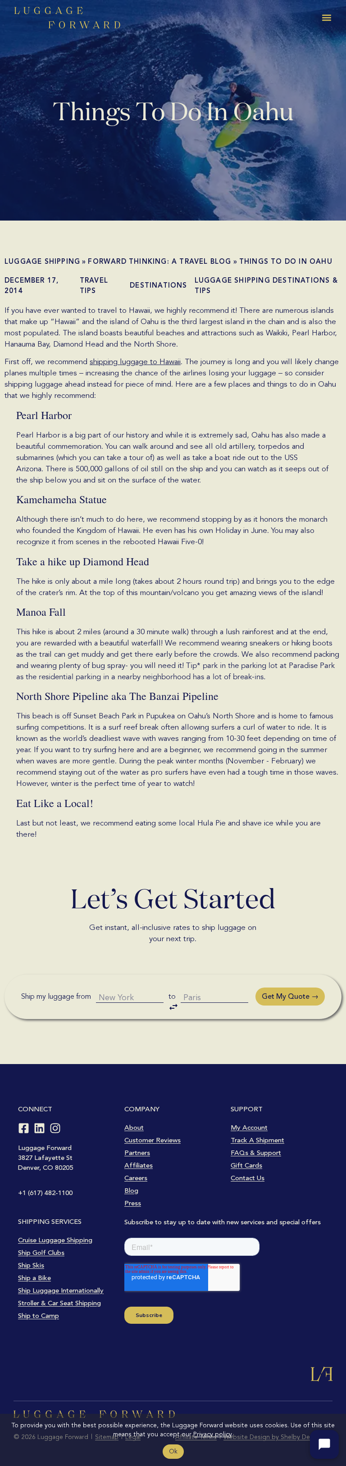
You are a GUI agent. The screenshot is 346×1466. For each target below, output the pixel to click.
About (134, 1127)
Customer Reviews (152, 1140)
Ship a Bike (34, 1278)
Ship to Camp (38, 1316)
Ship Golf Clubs (41, 1253)
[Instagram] (55, 1128)
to (172, 996)
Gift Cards (246, 1165)
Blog (131, 1190)
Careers (135, 1178)
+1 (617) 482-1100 (45, 1193)
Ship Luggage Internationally (61, 1290)
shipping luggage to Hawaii (135, 361)
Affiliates (138, 1165)
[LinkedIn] (39, 1128)
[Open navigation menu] (327, 18)
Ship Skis (31, 1265)
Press (132, 1203)
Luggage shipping (42, 261)
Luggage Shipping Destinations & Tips (266, 285)
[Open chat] (324, 1444)
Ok (173, 1451)
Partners (137, 1153)
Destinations (158, 285)
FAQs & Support (256, 1153)
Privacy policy (212, 1434)
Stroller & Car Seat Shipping (59, 1303)
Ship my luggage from (56, 996)
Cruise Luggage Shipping (55, 1240)
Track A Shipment (257, 1140)
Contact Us (247, 1178)
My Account (249, 1127)
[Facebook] (23, 1128)
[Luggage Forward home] (67, 17)
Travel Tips (94, 285)
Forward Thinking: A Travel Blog (159, 261)
